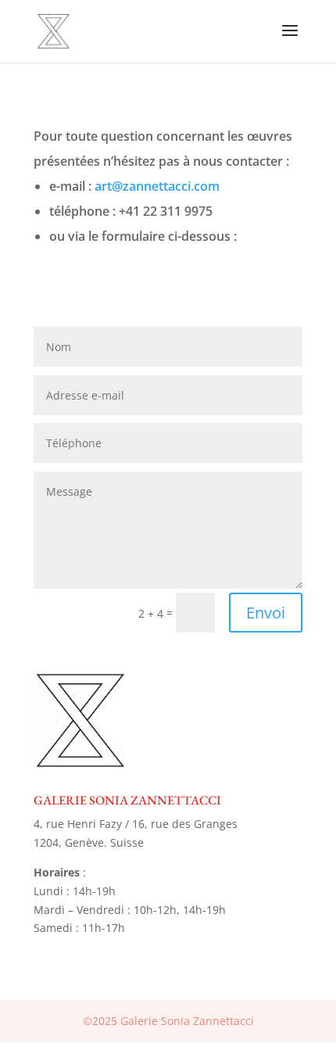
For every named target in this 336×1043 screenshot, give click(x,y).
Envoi (265, 612)
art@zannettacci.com (157, 186)
